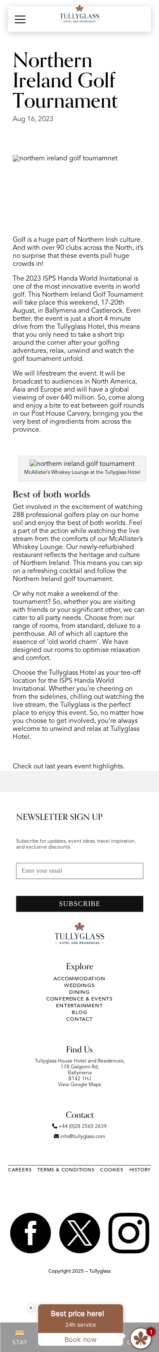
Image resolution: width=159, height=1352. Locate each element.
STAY (19, 1343)
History (140, 1170)
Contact (79, 1019)
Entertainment (79, 1005)
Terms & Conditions (65, 1170)
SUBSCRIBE (79, 903)
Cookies (111, 1170)
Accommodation (79, 978)
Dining (79, 992)
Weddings (79, 985)
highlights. (109, 766)
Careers (20, 1170)
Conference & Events (79, 998)
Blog (79, 1012)
